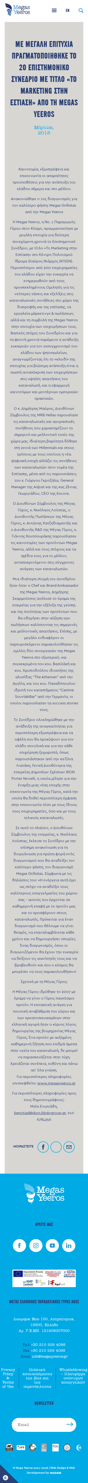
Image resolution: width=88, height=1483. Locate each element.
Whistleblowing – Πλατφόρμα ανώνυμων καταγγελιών (73, 1376)
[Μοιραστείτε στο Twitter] (56, 1147)
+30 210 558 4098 (44, 1345)
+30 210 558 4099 (44, 1350)
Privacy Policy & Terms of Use (8, 1378)
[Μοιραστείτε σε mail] (69, 1147)
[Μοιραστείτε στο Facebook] (43, 1147)
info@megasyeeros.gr (44, 1356)
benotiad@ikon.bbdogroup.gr (40, 1113)
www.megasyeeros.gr (56, 1083)
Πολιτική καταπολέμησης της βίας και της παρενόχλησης (37, 1378)
